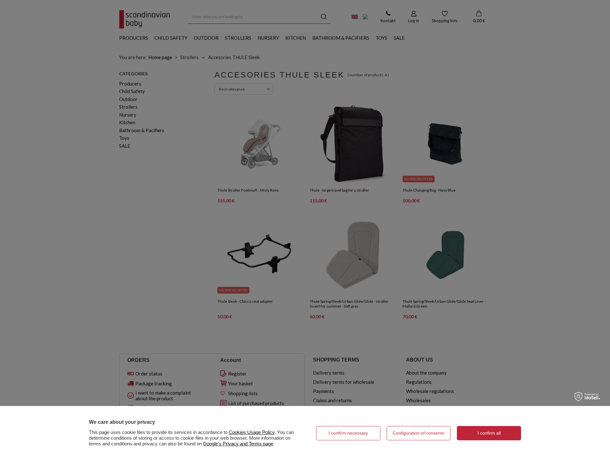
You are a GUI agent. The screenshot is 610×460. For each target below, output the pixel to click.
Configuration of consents (418, 433)
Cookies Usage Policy (251, 432)
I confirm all (489, 433)
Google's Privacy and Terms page (238, 443)
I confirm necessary (348, 433)
